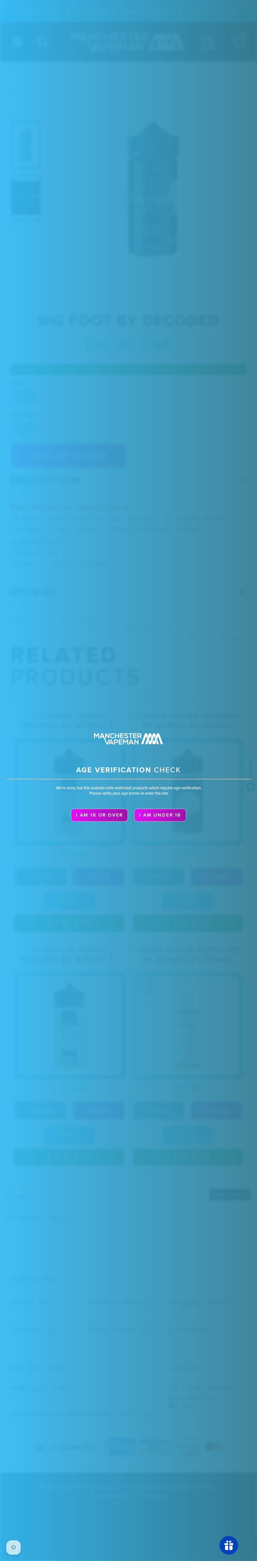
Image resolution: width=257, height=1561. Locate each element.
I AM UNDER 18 (160, 815)
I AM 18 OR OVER (99, 815)
